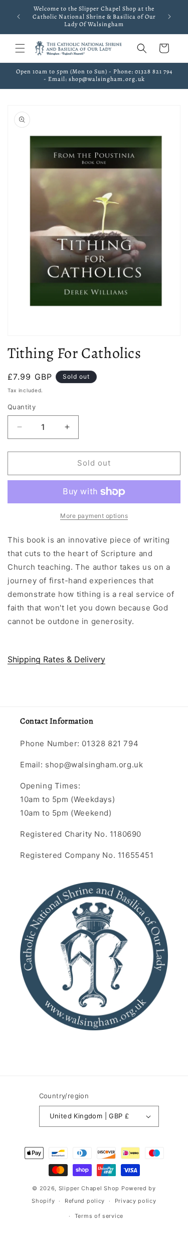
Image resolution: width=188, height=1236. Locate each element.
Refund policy (85, 1200)
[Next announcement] (169, 17)
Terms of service (99, 1215)
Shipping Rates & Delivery (56, 659)
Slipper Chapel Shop (89, 1188)
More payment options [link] (94, 515)
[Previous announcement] (19, 17)
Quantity (22, 407)
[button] (20, 48)
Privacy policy (135, 1200)
